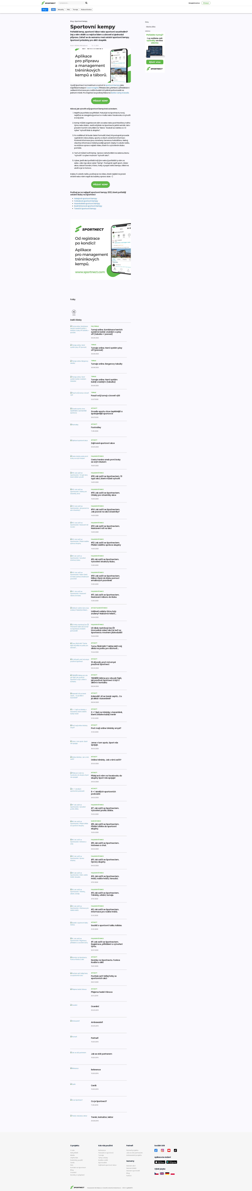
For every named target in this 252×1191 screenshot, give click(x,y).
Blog (44, 10)
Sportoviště (102, 1163)
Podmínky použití (76, 1160)
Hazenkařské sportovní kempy (87, 203)
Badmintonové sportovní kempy (88, 206)
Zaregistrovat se (194, 3)
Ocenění (73, 1172)
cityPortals (74, 1158)
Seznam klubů (131, 1168)
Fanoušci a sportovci (105, 1153)
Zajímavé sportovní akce (107, 1165)
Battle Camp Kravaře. (120, 93)
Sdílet (74, 315)
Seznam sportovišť (133, 1171)
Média (72, 1155)
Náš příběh (74, 1153)
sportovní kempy (112, 85)
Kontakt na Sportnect (78, 1168)
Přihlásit (206, 3)
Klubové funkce (99, 456)
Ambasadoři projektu (134, 1155)
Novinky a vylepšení (77, 1175)
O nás (72, 1150)
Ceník (72, 1163)
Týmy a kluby (103, 1158)
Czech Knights (93, 88)
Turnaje (96, 326)
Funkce (128, 1176)
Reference (102, 1150)
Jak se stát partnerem (134, 1153)
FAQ (92, 326)
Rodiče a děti (103, 1160)
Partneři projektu (132, 1150)
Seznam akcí (131, 1166)
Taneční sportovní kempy (85, 208)
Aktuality (94, 408)
